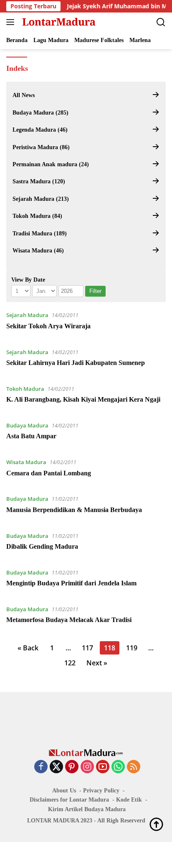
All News (24, 95)
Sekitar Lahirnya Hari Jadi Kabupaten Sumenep (75, 362)
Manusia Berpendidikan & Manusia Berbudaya (74, 509)
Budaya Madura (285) (40, 113)
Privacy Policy (101, 790)
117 (87, 647)
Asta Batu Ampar (31, 436)
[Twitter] (56, 767)
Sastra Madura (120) (39, 181)
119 (131, 647)
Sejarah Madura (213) (41, 199)
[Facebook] (41, 767)
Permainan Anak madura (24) (51, 164)
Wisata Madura (26, 462)
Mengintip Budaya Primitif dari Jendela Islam (71, 583)
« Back (28, 647)
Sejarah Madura (27, 315)
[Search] (161, 22)
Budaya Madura (27, 425)
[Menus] (12, 22)
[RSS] (133, 767)
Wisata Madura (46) (38, 250)
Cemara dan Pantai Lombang (48, 473)
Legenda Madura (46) (40, 130)
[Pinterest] (71, 767)
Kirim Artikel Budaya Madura (87, 809)
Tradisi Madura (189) (40, 233)
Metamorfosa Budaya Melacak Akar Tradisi (69, 619)
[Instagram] (87, 767)
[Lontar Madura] (58, 22)
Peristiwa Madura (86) (41, 147)
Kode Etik (129, 800)
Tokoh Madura (25, 388)
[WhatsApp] (118, 767)
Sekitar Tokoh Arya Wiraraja (48, 326)
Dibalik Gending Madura (42, 546)
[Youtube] (102, 767)
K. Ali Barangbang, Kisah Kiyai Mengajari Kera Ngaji (83, 399)
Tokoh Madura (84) (37, 216)
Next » (96, 662)
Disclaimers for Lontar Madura (69, 800)
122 (70, 662)
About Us (64, 790)
